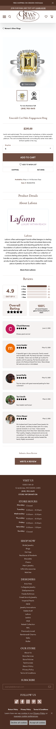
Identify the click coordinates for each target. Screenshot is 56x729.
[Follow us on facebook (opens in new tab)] (22, 701)
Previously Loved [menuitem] (28, 631)
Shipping (15, 170)
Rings (28, 548)
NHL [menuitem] (28, 627)
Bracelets (28, 558)
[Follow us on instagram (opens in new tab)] (28, 701)
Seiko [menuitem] (28, 637)
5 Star (23, 286)
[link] (28, 8)
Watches (28, 572)
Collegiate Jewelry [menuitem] (28, 587)
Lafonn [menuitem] (28, 614)
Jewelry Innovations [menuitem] (28, 607)
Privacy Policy (28, 669)
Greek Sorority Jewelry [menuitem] (28, 597)
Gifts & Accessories (28, 569)
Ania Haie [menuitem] (28, 583)
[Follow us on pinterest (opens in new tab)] (34, 701)
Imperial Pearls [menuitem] (28, 600)
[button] (9, 17)
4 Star (23, 289)
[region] (28, 62)
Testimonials (28, 662)
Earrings (28, 552)
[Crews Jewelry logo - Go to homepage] (28, 16)
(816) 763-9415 (28, 108)
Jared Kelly (21, 375)
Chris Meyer (21, 416)
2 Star (24, 294)
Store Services (28, 656)
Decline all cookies (19, 723)
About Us (28, 652)
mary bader (21, 345)
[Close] (52, 3)
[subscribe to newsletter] (49, 686)
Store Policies (28, 659)
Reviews (28, 279)
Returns (40, 170)
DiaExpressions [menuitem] (28, 590)
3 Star (24, 292)
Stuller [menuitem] (28, 641)
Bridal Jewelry (28, 545)
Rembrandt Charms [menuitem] (28, 634)
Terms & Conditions (28, 673)
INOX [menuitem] (28, 604)
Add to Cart (28, 157)
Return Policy (28, 666)
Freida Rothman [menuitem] (28, 593)
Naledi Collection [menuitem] (28, 624)
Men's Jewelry (28, 565)
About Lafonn (28, 203)
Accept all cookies (37, 723)
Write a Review (28, 461)
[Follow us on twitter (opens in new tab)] (39, 701)
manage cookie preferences (26, 716)
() (49, 286)
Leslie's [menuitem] (28, 617)
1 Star (24, 297)
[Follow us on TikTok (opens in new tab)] (16, 701)
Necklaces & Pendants (28, 555)
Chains (28, 562)
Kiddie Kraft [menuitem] (28, 610)
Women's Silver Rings (13, 28)
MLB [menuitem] (28, 621)
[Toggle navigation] (4, 17)
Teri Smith (20, 396)
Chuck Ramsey (22, 325)
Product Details (28, 196)
